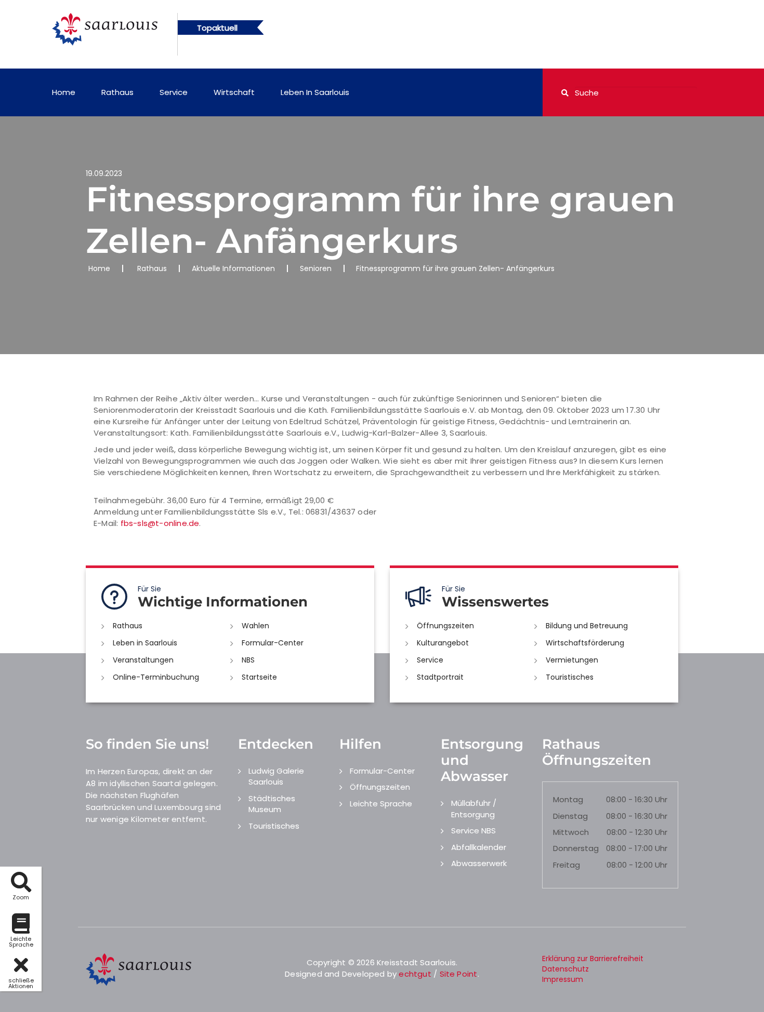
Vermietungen (572, 660)
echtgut (415, 973)
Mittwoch (571, 832)
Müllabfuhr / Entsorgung (473, 808)
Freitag (566, 864)
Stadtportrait (440, 677)
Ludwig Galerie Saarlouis (276, 776)
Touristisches (570, 677)
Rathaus (117, 92)
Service (174, 92)
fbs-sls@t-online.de (160, 523)
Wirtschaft (234, 92)
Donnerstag (576, 848)
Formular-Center (273, 643)
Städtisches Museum (271, 804)
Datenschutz (565, 969)
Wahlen (255, 625)
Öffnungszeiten (445, 625)
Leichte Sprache (381, 803)
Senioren (316, 268)
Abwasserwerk (479, 863)
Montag (568, 799)
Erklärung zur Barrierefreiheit (592, 958)
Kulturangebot (443, 643)
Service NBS (473, 830)
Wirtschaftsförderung (585, 643)
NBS (248, 660)
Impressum (562, 979)
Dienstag (570, 816)
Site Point (459, 973)
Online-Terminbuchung (156, 677)
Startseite (259, 677)
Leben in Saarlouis (315, 92)
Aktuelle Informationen (233, 268)
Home (63, 92)
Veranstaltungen (143, 660)
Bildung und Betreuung (587, 625)
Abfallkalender (478, 847)
